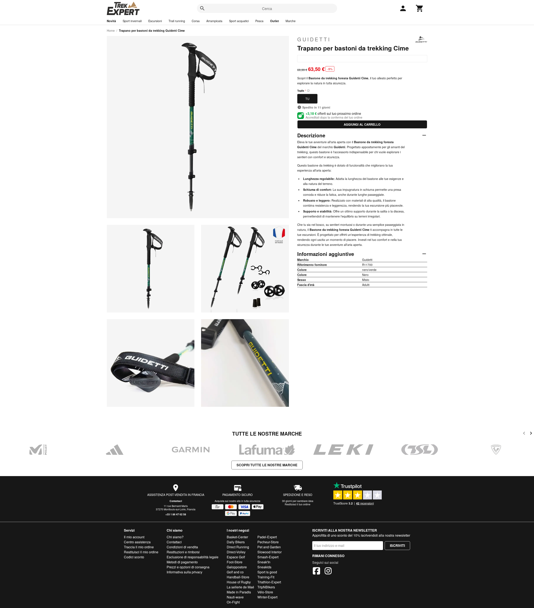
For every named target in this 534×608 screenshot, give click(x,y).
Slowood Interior (269, 552)
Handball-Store (238, 577)
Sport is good (267, 572)
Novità (111, 21)
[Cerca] (202, 8)
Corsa (196, 21)
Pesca (259, 21)
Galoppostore (237, 567)
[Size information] (308, 90)
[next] (531, 433)
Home (111, 30)
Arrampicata (214, 21)
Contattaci (176, 501)
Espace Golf (236, 557)
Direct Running (238, 547)
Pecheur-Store (268, 542)
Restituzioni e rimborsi (183, 552)
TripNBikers (266, 587)
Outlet (274, 21)
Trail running (177, 21)
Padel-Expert (267, 537)
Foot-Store (234, 562)
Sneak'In (263, 562)
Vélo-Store (265, 592)
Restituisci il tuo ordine (297, 504)
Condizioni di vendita (182, 547)
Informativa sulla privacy (184, 572)
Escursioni (155, 21)
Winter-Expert (267, 597)
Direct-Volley (236, 552)
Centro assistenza (137, 542)
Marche (291, 21)
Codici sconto (134, 557)
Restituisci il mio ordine (141, 552)
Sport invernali (132, 21)
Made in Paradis (239, 592)
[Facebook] (316, 571)
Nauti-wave (235, 597)
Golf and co (235, 572)
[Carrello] (420, 8)
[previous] (524, 433)
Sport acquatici (239, 21)
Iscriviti (397, 545)
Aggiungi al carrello (362, 124)
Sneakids (264, 567)
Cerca (267, 8)
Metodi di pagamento (182, 562)
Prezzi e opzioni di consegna (188, 567)
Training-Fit (265, 577)
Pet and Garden (269, 547)
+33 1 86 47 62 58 (175, 514)
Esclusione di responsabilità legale (192, 557)
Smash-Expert (267, 557)
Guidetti (314, 39)
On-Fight (233, 602)
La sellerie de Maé (240, 587)
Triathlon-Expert (269, 582)
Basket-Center (237, 537)
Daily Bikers (236, 542)
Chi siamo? (175, 537)
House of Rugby (239, 582)
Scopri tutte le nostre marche (267, 465)
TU (307, 99)
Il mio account (134, 537)
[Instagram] (328, 571)
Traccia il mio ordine (139, 547)
